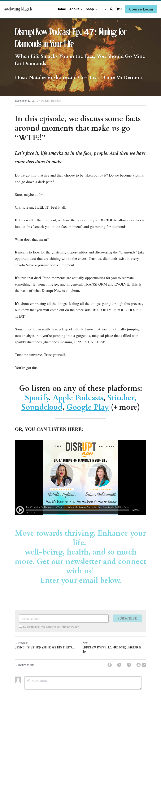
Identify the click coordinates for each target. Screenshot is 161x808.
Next (85, 643)
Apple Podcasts (78, 398)
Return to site (26, 665)
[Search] (111, 9)
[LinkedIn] (129, 665)
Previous (23, 643)
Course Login (141, 9)
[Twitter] (119, 665)
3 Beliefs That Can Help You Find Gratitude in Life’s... (45, 648)
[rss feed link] (144, 665)
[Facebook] (110, 665)
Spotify (37, 398)
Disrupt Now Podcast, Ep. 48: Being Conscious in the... (112, 650)
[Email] (138, 665)
